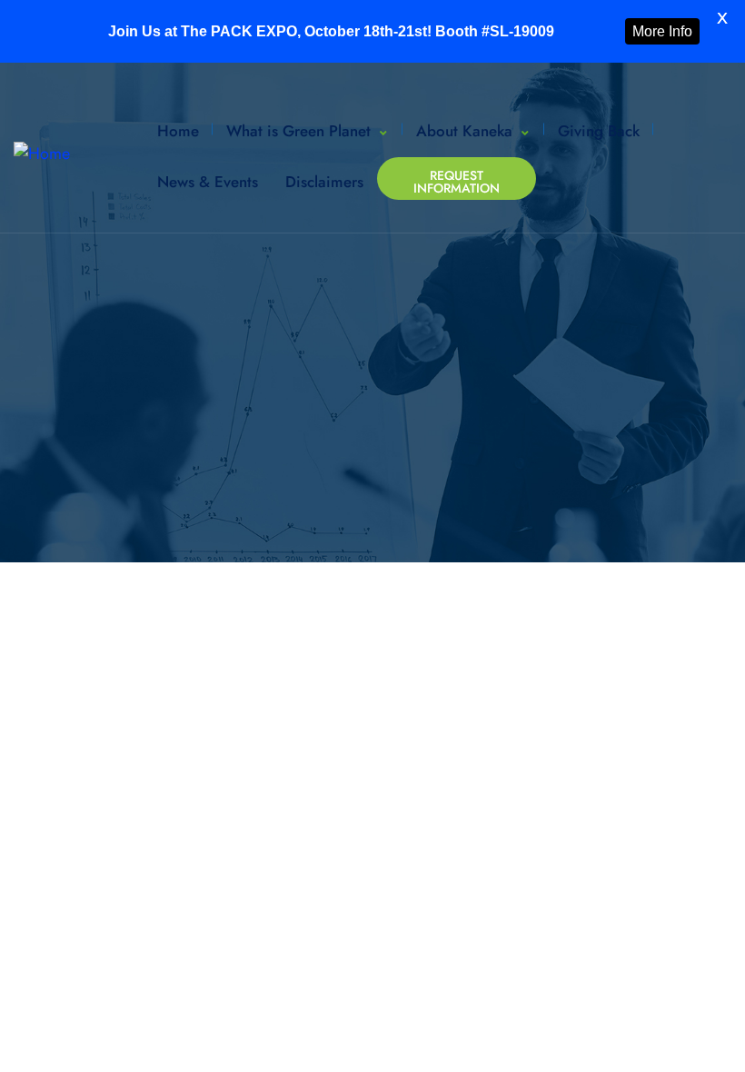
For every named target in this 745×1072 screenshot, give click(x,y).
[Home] (42, 154)
